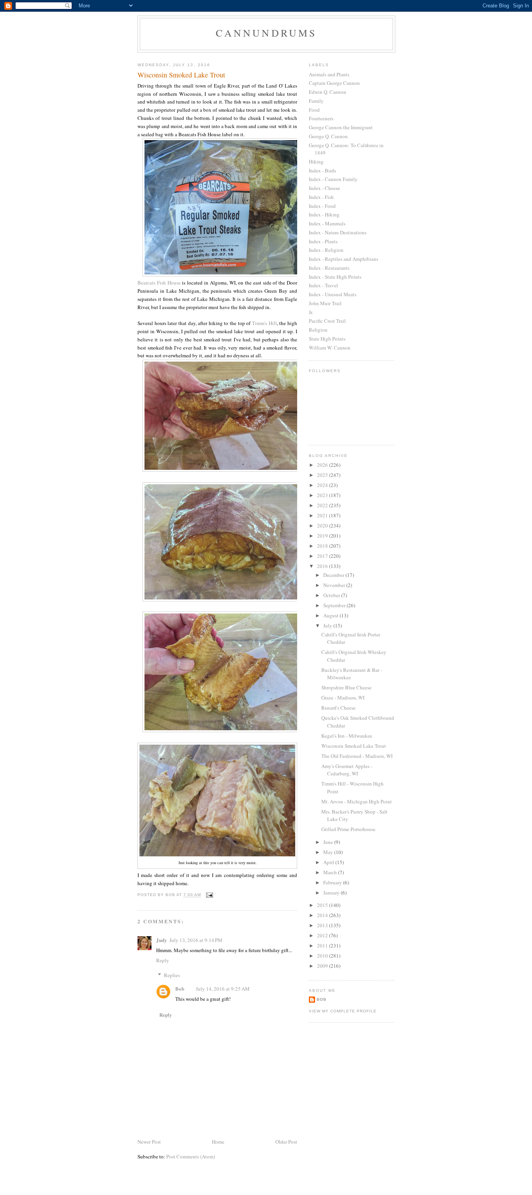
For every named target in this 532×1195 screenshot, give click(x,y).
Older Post (286, 1141)
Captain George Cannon (334, 82)
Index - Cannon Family (333, 179)
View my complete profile (343, 1011)
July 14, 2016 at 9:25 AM (223, 988)
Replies (172, 975)
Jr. (311, 312)
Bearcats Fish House (159, 282)
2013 (323, 925)
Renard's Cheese (338, 707)
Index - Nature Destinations (337, 232)
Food (314, 109)
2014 (323, 915)
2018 (323, 545)
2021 (323, 515)
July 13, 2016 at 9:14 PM (195, 940)
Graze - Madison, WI (343, 697)
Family (316, 100)
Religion (318, 329)
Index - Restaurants (329, 267)
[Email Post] (209, 895)
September (335, 605)
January (332, 892)
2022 (323, 505)
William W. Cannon (330, 347)
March (330, 872)
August (331, 615)
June (328, 841)
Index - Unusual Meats (332, 294)
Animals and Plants (329, 74)
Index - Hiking (324, 214)
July (328, 625)
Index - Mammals (327, 223)
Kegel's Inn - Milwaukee (346, 735)
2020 (323, 525)
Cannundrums (266, 32)
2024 (323, 485)
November (334, 585)
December (334, 574)
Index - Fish (321, 196)
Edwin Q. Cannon (327, 91)
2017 (323, 555)
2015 (323, 905)
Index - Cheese (324, 188)
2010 (323, 955)
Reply (162, 960)
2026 (323, 464)
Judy (161, 940)
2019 (323, 535)
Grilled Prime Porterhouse (348, 829)
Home (218, 1141)
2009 (323, 965)
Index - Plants (323, 241)
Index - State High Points (335, 276)
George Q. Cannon (328, 136)
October (332, 595)
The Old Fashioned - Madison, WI (357, 755)
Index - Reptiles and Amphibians (343, 258)
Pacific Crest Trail (327, 320)
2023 (323, 495)
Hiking (316, 161)
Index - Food (322, 205)
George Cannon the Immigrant (341, 127)
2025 (323, 474)
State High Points (327, 338)
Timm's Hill (264, 323)
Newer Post (149, 1141)
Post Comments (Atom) (190, 1156)
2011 (323, 945)
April (329, 862)
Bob (179, 988)
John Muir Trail (325, 303)
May (328, 852)
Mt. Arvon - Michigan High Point (356, 801)
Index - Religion (326, 249)
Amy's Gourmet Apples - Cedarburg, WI (346, 770)
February (333, 882)
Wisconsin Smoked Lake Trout (353, 745)
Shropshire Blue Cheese (346, 687)
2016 (323, 565)
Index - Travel (323, 285)
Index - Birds (322, 170)
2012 (323, 935)
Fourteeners (321, 118)
